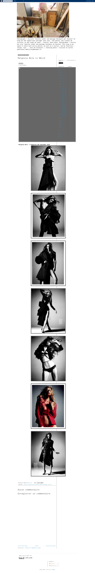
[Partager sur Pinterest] (42, 482)
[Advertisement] (36, 535)
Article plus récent (22, 545)
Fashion (25, 484)
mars (62, 125)
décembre (63, 75)
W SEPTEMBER (22, 65)
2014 (61, 72)
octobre (62, 81)
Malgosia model (38, 484)
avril (62, 124)
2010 (61, 136)
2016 (61, 69)
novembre (63, 78)
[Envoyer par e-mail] (37, 482)
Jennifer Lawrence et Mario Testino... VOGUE (63, 110)
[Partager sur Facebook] (41, 482)
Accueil (36, 545)
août (62, 86)
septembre (63, 84)
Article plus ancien (50, 545)
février (62, 127)
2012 (61, 133)
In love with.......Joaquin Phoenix (63, 105)
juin (62, 120)
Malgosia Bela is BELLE (63, 99)
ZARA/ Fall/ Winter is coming (63, 114)
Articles (52, 563)
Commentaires (53, 565)
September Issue (46, 484)
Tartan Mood (63, 102)
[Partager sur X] (40, 482)
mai (62, 122)
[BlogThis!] (38, 482)
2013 (61, 74)
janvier (62, 130)
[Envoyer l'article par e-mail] (35, 482)
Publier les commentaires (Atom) (33, 547)
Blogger (53, 569)
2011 (61, 135)
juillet (62, 118)
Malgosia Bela (31, 484)
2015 (61, 71)
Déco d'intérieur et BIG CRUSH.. (63, 95)
